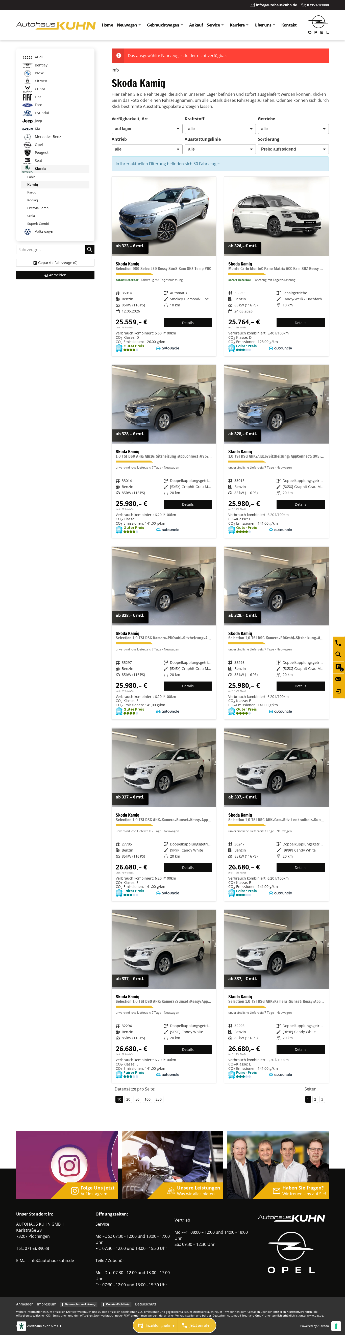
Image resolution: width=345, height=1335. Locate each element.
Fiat (37, 96)
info (115, 70)
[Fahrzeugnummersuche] (339, 655)
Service (213, 25)
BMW (39, 72)
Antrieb (119, 139)
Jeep (38, 120)
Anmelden (25, 1304)
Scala (31, 215)
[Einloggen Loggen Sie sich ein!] (339, 692)
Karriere (237, 25)
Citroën (40, 81)
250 (159, 1099)
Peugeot (41, 152)
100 (147, 1099)
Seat (38, 160)
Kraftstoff (194, 119)
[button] (155, 1325)
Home (107, 25)
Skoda (40, 168)
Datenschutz (145, 1304)
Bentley (40, 65)
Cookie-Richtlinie (118, 1304)
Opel (38, 144)
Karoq (31, 192)
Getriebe (266, 119)
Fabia (31, 177)
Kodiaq (32, 200)
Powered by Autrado (314, 1326)
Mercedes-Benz (47, 136)
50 (137, 1099)
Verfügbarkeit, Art (130, 119)
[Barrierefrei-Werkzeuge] (21, 1326)
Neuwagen (127, 25)
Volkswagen (44, 231)
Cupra (39, 88)
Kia (37, 128)
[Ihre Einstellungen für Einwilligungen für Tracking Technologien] (336, 1326)
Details (188, 322)
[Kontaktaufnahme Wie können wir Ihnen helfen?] (339, 680)
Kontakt (289, 25)
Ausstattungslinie (203, 139)
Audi (38, 57)
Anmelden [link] (57, 275)
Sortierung (268, 139)
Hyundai (41, 112)
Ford (38, 104)
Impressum (46, 1304)
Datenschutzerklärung (80, 1304)
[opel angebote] (318, 32)
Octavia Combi (38, 208)
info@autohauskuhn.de (52, 1260)
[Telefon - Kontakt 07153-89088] (339, 643)
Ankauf (196, 25)
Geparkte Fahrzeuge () (57, 262)
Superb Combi (38, 223)
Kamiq (32, 184)
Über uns (263, 25)
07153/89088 (37, 1248)
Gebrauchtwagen (163, 25)
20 (128, 1099)
